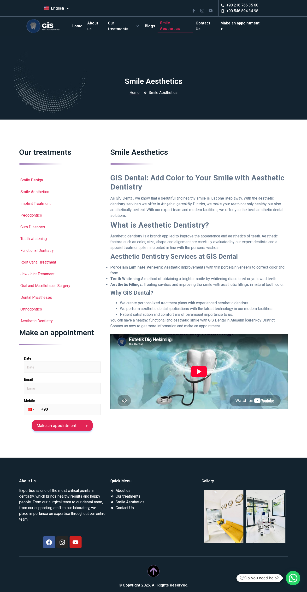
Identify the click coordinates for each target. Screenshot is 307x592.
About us (92, 26)
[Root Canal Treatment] (62, 262)
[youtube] (212, 9)
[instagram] (203, 9)
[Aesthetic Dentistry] (62, 321)
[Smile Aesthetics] (62, 192)
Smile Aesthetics (170, 26)
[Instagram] (62, 542)
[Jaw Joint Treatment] (62, 274)
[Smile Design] (62, 180)
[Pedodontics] (62, 215)
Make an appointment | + (240, 26)
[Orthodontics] (62, 309)
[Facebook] (195, 9)
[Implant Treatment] (62, 204)
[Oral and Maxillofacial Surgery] (62, 286)
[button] (30, 409)
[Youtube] (76, 542)
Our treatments (118, 26)
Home (77, 26)
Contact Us (203, 26)
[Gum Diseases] (62, 227)
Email (28, 379)
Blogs (150, 26)
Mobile (29, 400)
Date (27, 358)
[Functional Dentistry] (62, 250)
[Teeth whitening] (62, 239)
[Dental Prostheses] (62, 297)
